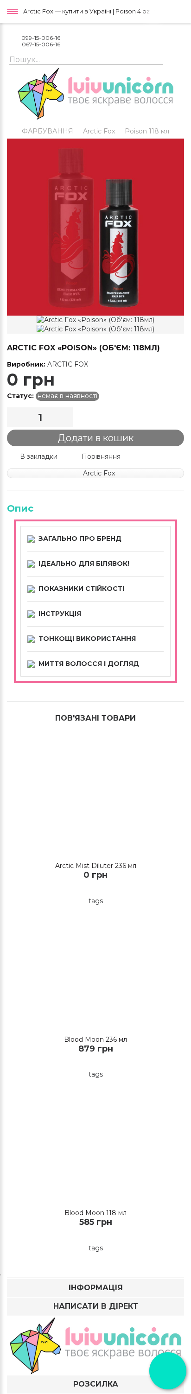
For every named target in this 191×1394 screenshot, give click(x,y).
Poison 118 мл (147, 131)
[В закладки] (95, 890)
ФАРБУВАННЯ (47, 131)
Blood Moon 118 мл (95, 1213)
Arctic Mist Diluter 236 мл (95, 866)
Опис (20, 508)
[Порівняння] (113, 890)
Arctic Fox (99, 131)
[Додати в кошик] (78, 890)
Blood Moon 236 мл (95, 1039)
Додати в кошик (96, 438)
